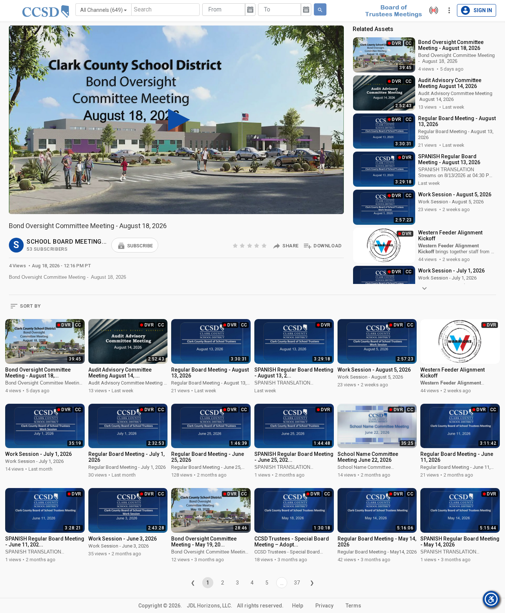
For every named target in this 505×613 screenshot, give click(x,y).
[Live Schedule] (432, 10)
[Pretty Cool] (257, 245)
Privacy (324, 606)
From (214, 9)
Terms (353, 606)
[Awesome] (265, 245)
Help (297, 606)
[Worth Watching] (250, 245)
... (282, 583)
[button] (134, 245)
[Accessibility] (491, 599)
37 (297, 583)
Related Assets (373, 29)
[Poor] (236, 245)
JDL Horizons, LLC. (209, 606)
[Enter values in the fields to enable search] (320, 9)
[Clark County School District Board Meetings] (393, 10)
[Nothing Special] (243, 245)
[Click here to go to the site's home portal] (45, 11)
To (267, 9)
